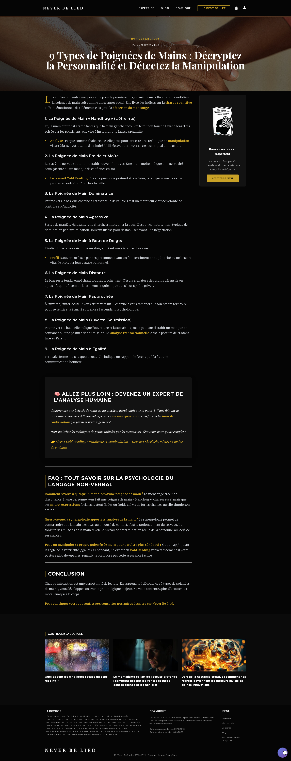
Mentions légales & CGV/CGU (230, 739)
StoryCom (171, 755)
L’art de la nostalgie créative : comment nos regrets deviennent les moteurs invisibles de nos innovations (214, 680)
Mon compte (228, 723)
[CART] (236, 8)
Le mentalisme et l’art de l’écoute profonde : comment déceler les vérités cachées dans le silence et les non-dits (145, 680)
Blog (165, 8)
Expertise (146, 8)
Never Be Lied (162, 604)
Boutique (183, 8)
